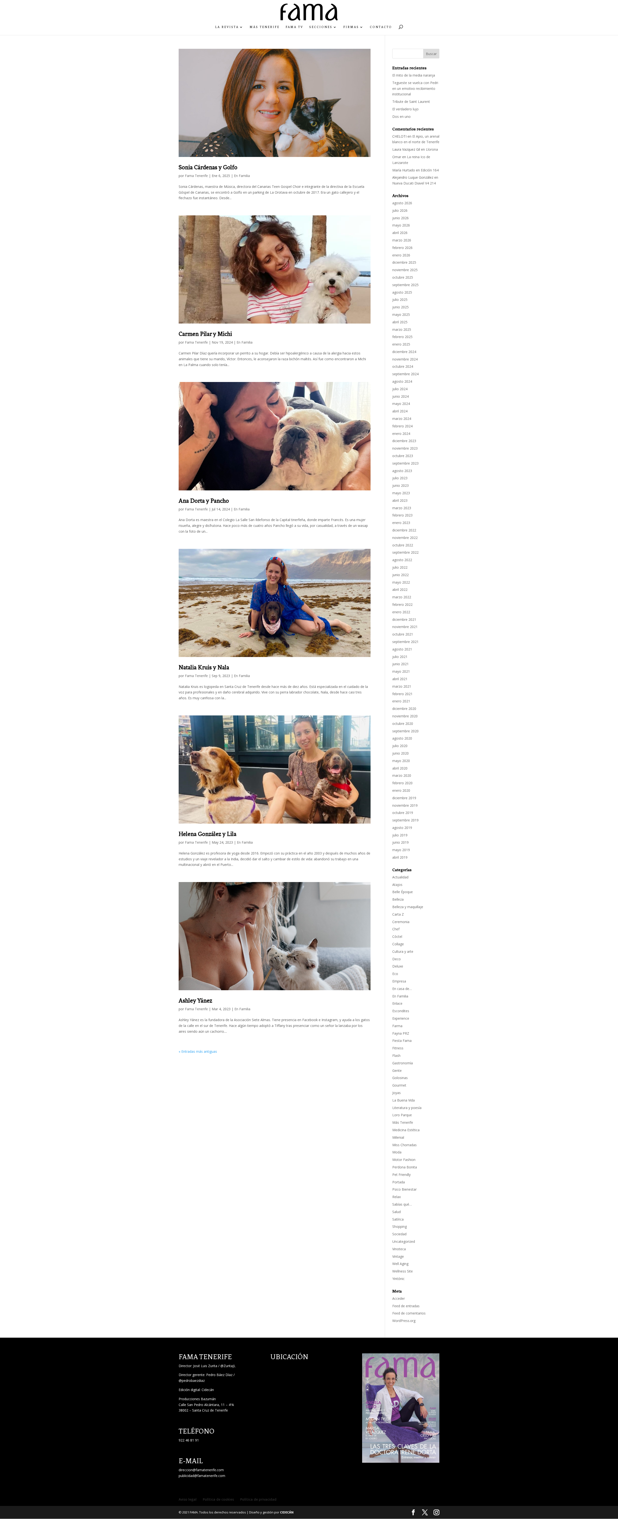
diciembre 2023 (404, 440)
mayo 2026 (401, 225)
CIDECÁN (287, 1512)
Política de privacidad (258, 1499)
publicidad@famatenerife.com (202, 1475)
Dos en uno (401, 116)
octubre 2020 (402, 723)
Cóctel (397, 936)
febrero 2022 (402, 604)
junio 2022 (400, 574)
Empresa (399, 981)
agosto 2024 (402, 381)
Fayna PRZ (400, 1033)
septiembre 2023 (405, 463)
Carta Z (398, 914)
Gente (397, 1070)
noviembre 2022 (405, 537)
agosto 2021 (402, 649)
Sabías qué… (402, 1204)
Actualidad (400, 877)
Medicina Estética (406, 1130)
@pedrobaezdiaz (192, 1380)
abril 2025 (399, 322)
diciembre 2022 (404, 530)
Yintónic (398, 1278)
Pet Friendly (401, 1174)
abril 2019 (399, 857)
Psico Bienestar (404, 1189)
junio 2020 (400, 753)
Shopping (399, 1226)
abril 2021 (399, 679)
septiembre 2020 (405, 731)
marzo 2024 (401, 418)
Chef (396, 929)
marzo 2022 (401, 597)
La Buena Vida (403, 1100)
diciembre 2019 (404, 798)
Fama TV (294, 27)
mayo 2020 (401, 760)
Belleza (398, 899)
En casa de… (402, 988)
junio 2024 (400, 396)
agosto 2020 (402, 738)
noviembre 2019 (405, 805)
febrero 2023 (402, 515)
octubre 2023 (402, 455)
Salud (396, 1211)
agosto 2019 (402, 827)
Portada (398, 1182)
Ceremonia (400, 921)
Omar (396, 157)
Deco (396, 959)
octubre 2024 (402, 366)
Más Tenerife (265, 27)
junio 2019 (400, 842)
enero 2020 (401, 790)
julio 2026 (399, 210)
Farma (397, 1026)
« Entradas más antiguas (198, 1051)
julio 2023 (399, 478)
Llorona (432, 149)
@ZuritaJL (228, 1366)
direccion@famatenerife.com (201, 1470)
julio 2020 (399, 745)
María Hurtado (403, 170)
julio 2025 (399, 299)
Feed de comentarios (409, 1313)
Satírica (398, 1219)
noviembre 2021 (405, 626)
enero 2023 (401, 522)
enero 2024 (401, 433)
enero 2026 (401, 255)
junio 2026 (400, 218)
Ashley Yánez (195, 1000)
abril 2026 (399, 232)
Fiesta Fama (402, 1040)
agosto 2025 (402, 292)
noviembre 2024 (405, 359)
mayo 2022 (401, 582)
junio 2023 (400, 485)
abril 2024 (399, 411)
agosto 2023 (402, 470)
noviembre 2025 (405, 270)
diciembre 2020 (404, 708)
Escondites (400, 1011)
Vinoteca (399, 1249)
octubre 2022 (402, 545)
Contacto (381, 27)
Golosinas (400, 1077)
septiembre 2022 (405, 552)
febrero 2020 (402, 783)
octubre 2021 (402, 634)
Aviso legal (188, 1499)
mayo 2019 (401, 850)
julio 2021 (399, 656)
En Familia (242, 175)
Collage (398, 944)
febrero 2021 (402, 694)
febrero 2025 (402, 336)
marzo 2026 (401, 240)
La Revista (227, 27)
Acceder (398, 1298)
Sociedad (399, 1234)
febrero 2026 (402, 247)
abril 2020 (399, 768)
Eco (395, 973)
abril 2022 (399, 589)
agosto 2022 (402, 560)
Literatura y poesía (406, 1107)
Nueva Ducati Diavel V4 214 (414, 183)
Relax (396, 1196)
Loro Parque (402, 1115)
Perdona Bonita (404, 1167)
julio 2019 (399, 835)
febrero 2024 (402, 426)
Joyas (396, 1092)
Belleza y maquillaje (407, 906)
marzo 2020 (401, 775)
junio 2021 (400, 664)
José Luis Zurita (205, 1366)
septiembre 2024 (405, 374)
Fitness (397, 1048)
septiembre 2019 (405, 820)
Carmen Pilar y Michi (205, 333)
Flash (396, 1055)
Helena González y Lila (207, 833)
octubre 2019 (402, 812)
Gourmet (399, 1085)
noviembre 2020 (405, 716)
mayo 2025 (401, 314)
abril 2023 (399, 500)
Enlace (397, 1003)
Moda (396, 1152)
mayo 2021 (401, 671)
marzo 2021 (401, 686)
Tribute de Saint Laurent (411, 101)
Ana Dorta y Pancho (204, 500)
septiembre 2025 (405, 285)
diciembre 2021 (404, 619)
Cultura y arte (402, 951)
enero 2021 (401, 701)
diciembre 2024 (404, 351)
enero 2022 (401, 612)
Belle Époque (402, 892)
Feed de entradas (406, 1306)
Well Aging (400, 1263)
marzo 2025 (401, 329)
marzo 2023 (401, 508)
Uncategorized (403, 1241)
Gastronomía (402, 1063)
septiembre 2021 (405, 641)
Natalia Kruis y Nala (204, 667)
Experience (400, 1018)
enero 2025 (401, 344)
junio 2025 (400, 307)
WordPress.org (403, 1320)
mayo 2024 (401, 403)
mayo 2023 (401, 493)
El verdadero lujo (405, 109)
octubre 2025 (402, 277)
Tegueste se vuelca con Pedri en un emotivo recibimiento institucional (415, 88)
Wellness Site (402, 1271)
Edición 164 (430, 170)
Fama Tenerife (196, 175)
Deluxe (397, 966)
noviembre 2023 (405, 448)
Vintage (398, 1256)
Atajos (397, 884)
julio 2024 (399, 389)
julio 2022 (399, 567)
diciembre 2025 (404, 262)
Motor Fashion (403, 1159)
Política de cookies (218, 1499)
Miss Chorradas (404, 1145)
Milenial (398, 1137)
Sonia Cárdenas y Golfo (208, 167)
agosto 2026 (402, 203)
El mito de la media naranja (413, 75)
